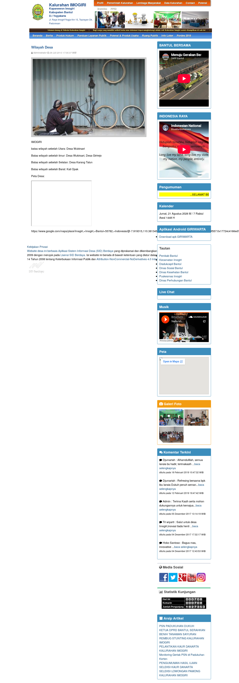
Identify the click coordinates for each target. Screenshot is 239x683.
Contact (190, 3)
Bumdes (102, 8)
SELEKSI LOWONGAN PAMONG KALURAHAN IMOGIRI (179, 673)
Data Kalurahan (173, 3)
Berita (49, 35)
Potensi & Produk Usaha (124, 35)
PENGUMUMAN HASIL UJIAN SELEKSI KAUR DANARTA (178, 665)
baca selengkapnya (185, 547)
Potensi (202, 3)
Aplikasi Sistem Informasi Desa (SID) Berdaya (85, 251)
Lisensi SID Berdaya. (73, 255)
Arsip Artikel (173, 618)
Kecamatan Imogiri (170, 260)
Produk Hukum (65, 35)
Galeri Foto (172, 403)
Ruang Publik (150, 35)
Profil (100, 3)
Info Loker (167, 35)
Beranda (37, 35)
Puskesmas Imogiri (170, 276)
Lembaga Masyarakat (148, 3)
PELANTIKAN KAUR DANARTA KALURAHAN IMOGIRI (179, 648)
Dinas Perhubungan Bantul (175, 280)
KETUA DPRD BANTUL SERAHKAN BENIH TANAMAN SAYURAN (182, 632)
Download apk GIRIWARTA (176, 236)
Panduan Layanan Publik (91, 35)
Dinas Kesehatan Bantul (173, 272)
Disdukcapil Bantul (170, 264)
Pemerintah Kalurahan (120, 3)
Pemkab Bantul (168, 256)
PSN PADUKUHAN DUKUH (176, 626)
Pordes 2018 (184, 35)
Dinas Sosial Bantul (171, 268)
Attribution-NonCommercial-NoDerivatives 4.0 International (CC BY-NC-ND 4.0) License (149, 259)
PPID (113, 8)
